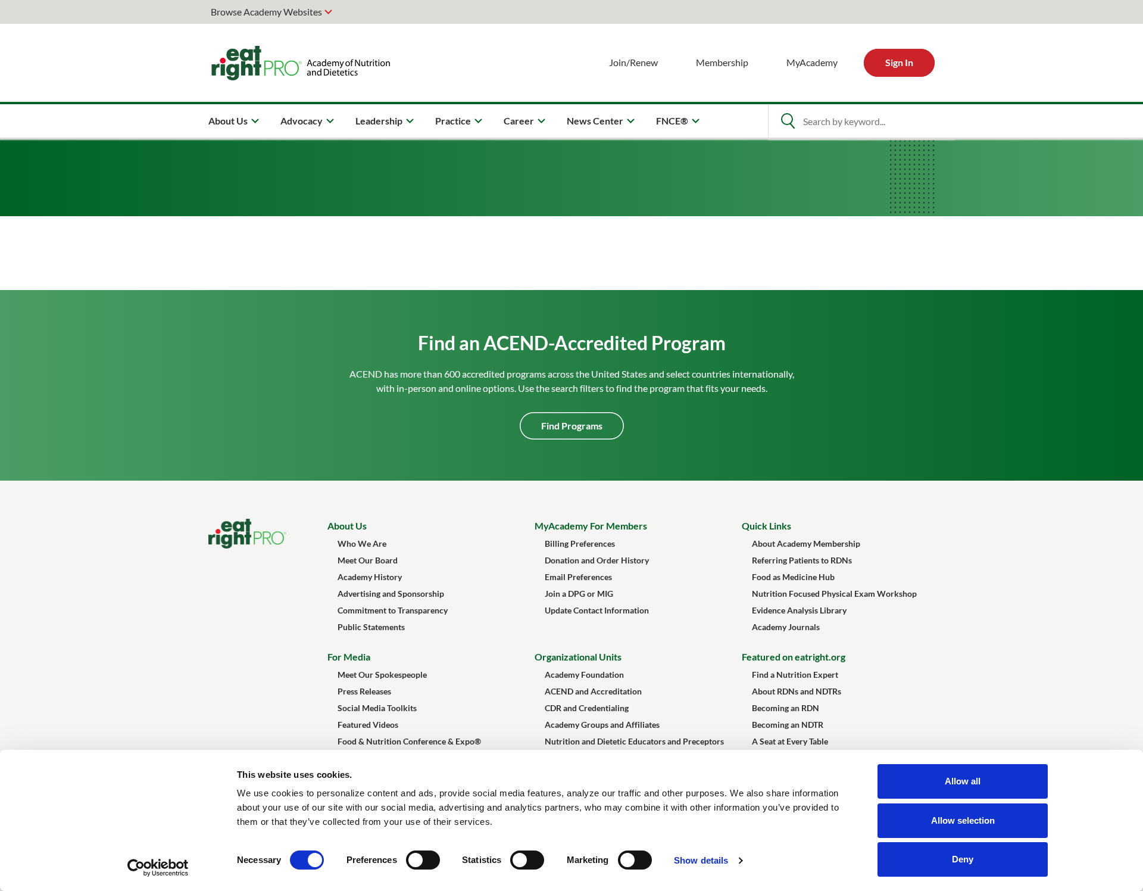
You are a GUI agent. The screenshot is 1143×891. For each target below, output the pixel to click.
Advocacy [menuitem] (301, 120)
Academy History (370, 577)
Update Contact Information (597, 610)
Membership (722, 62)
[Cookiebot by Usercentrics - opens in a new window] (158, 868)
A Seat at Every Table (790, 741)
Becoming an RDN (785, 708)
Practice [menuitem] (453, 120)
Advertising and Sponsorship (391, 593)
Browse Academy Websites (266, 11)
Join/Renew (633, 62)
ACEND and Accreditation (593, 691)
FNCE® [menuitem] (672, 120)
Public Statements (371, 627)
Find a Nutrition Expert (795, 674)
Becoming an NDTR (787, 724)
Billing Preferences (580, 543)
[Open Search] (787, 120)
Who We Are (362, 543)
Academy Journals (786, 627)
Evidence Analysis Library (799, 610)
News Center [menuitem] (595, 120)
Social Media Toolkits (377, 708)
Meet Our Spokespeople (382, 674)
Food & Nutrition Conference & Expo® (409, 741)
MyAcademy (812, 62)
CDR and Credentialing (586, 708)
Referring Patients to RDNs (802, 560)
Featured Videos (368, 724)
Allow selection (963, 820)
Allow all (962, 781)
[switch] (423, 860)
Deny (962, 859)
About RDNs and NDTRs (796, 691)
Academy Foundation (584, 674)
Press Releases (364, 691)
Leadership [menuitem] (378, 120)
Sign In (899, 62)
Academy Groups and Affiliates (602, 724)
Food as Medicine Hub (793, 577)
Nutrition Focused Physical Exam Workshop (834, 593)
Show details (701, 860)
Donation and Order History (597, 560)
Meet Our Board (367, 560)
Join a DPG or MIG (579, 593)
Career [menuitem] (519, 120)
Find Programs (571, 425)
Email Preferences (578, 577)
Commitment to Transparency (392, 610)
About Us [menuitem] (228, 120)
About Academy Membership (806, 543)
